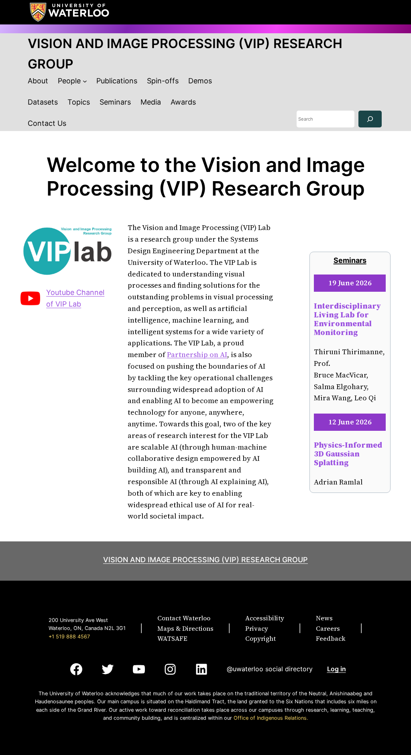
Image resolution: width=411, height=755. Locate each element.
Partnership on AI (197, 354)
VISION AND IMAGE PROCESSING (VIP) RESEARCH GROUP (205, 559)
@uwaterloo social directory (270, 669)
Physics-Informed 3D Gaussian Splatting (348, 453)
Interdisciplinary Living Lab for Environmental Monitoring (347, 319)
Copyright (260, 638)
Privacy (256, 628)
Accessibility (264, 618)
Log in (336, 669)
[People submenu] (85, 81)
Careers (328, 628)
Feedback (331, 638)
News (324, 618)
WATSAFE (172, 638)
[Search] (370, 119)
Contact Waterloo (183, 618)
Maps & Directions (185, 628)
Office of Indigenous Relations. (271, 718)
